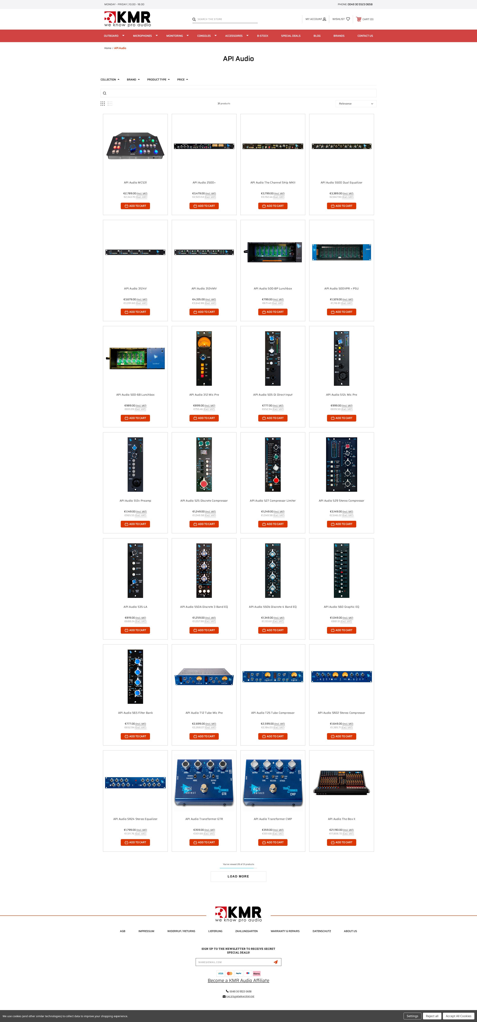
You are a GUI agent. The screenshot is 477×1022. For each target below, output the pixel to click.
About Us (350, 931)
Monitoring (174, 36)
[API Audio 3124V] (135, 252)
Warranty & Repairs (285, 931)
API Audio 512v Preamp (135, 500)
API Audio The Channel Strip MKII (272, 182)
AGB (122, 931)
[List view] (110, 104)
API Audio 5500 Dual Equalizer (341, 182)
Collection (108, 79)
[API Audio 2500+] (204, 146)
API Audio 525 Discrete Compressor (204, 500)
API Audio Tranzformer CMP (273, 819)
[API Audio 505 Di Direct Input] (273, 358)
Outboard (111, 36)
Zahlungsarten (246, 931)
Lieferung (215, 931)
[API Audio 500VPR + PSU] (341, 252)
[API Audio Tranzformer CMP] (273, 782)
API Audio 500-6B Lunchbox (135, 394)
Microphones (142, 36)
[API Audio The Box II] (341, 782)
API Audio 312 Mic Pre (204, 394)
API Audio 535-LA (135, 607)
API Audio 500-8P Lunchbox (273, 288)
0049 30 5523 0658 (360, 4)
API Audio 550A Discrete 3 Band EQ (204, 607)
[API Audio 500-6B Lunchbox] (135, 358)
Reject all (432, 1016)
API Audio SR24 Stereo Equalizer (135, 819)
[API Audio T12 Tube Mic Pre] (204, 677)
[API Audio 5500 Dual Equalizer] (341, 146)
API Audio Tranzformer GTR (204, 819)
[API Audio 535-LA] (135, 570)
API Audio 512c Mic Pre (341, 394)
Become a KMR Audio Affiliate (238, 980)
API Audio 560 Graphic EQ (341, 607)
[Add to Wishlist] (160, 131)
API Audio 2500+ (204, 182)
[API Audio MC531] (135, 146)
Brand (131, 79)
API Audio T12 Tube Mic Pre (204, 713)
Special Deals (291, 36)
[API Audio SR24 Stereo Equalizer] (135, 782)
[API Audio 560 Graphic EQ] (341, 570)
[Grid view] (103, 104)
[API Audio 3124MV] (204, 252)
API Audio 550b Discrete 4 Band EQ (273, 607)
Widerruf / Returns (181, 931)
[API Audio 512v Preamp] (135, 464)
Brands (339, 36)
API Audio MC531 (135, 182)
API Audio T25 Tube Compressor (273, 713)
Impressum (146, 931)
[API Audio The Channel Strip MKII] (273, 146)
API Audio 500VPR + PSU (341, 288)
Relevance (345, 104)
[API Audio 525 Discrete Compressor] (204, 464)
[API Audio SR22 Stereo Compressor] (341, 677)
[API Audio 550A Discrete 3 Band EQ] (204, 570)
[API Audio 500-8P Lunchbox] (273, 252)
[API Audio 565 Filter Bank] (135, 677)
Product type (156, 79)
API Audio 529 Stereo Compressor (341, 500)
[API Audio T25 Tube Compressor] (273, 677)
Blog (317, 36)
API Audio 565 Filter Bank (135, 713)
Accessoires (234, 36)
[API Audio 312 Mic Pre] (204, 358)
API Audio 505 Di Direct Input (272, 394)
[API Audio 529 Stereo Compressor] (341, 464)
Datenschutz (322, 931)
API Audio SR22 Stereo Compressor (341, 713)
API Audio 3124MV (204, 288)
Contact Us (365, 36)
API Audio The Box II (341, 819)
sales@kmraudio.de (240, 996)
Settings (412, 1016)
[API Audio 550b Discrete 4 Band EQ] (273, 570)
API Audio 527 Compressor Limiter (273, 500)
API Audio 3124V (135, 288)
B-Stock (262, 36)
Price (180, 79)
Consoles (204, 36)
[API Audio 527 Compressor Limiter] (273, 464)
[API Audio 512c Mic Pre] (341, 358)
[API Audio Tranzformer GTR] (204, 782)
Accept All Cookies (458, 1016)
